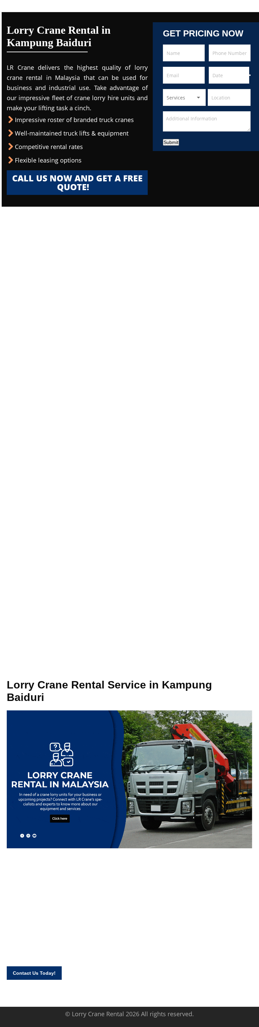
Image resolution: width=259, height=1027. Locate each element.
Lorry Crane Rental (98, 1014)
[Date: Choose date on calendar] (250, 75)
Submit (171, 142)
